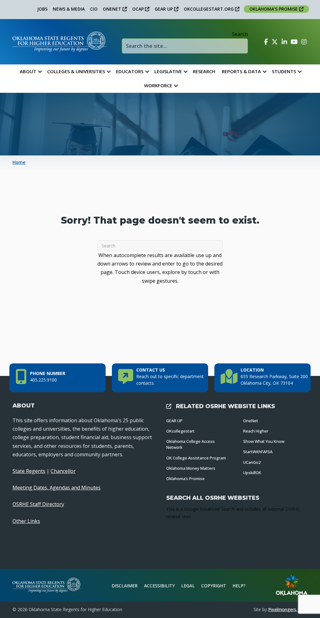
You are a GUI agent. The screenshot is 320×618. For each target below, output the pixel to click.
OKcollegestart (180, 431)
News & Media (69, 9)
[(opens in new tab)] (292, 584)
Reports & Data (241, 71)
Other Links (26, 521)
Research (204, 71)
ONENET (112, 9)
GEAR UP (164, 9)
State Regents (28, 471)
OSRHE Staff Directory (38, 504)
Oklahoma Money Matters (190, 468)
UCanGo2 (252, 462)
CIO (94, 9)
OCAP (138, 9)
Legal (188, 586)
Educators (129, 71)
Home (18, 162)
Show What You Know (263, 441)
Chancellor (63, 471)
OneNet (250, 420)
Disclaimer (125, 586)
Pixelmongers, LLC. (288, 609)
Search (240, 34)
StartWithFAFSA (257, 451)
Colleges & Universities (76, 71)
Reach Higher (255, 431)
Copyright (213, 586)
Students (284, 71)
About (28, 71)
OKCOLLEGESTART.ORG (209, 9)
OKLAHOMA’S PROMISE (274, 9)
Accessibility (159, 586)
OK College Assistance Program (196, 458)
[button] (40, 71)
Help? (239, 586)
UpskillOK (252, 472)
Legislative (168, 71)
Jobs (42, 9)
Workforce (158, 85)
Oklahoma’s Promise (185, 478)
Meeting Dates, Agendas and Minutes (56, 487)
